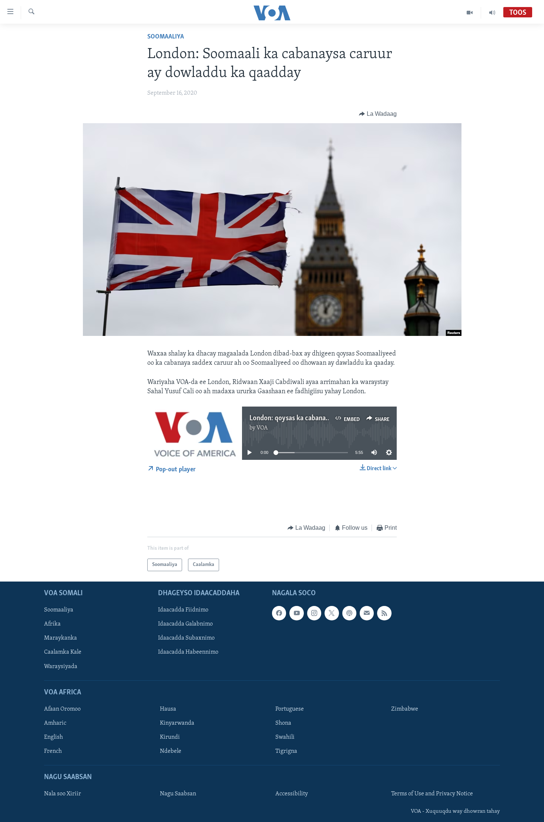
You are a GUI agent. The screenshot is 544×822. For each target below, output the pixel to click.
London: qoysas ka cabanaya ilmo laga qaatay (315, 418)
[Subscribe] (367, 613)
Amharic (55, 723)
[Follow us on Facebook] (279, 613)
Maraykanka (60, 638)
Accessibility (291, 794)
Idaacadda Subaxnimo (186, 638)
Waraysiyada (60, 667)
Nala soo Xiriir (62, 794)
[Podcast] (349, 613)
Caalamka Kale (62, 653)
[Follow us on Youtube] (296, 613)
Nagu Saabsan (178, 794)
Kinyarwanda (177, 723)
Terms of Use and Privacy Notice (432, 794)
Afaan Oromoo (62, 709)
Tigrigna (286, 751)
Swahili (285, 737)
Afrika (52, 624)
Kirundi (170, 737)
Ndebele (170, 751)
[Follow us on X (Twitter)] (332, 613)
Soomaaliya (165, 37)
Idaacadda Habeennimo (188, 653)
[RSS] (384, 613)
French (53, 751)
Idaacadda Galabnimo (185, 624)
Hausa (168, 709)
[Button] (378, 114)
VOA (262, 428)
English (53, 737)
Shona (283, 723)
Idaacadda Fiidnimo (183, 610)
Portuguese (289, 709)
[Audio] (492, 12)
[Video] (470, 12)
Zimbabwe (404, 709)
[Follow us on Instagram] (314, 613)
